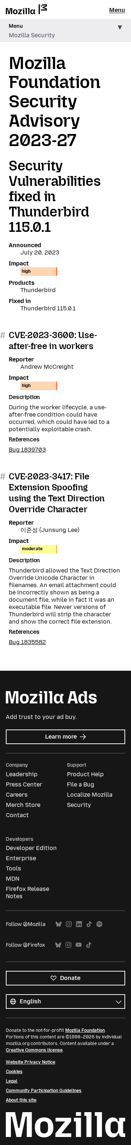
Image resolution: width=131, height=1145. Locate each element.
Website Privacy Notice (30, 1062)
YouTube (78, 945)
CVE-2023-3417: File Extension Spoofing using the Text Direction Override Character (56, 492)
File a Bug (80, 784)
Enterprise (21, 858)
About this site (21, 1100)
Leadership (21, 774)
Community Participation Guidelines (44, 1090)
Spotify (99, 924)
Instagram (68, 924)
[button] (65, 31)
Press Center (24, 784)
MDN (12, 878)
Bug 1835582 (27, 642)
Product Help (85, 774)
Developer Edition (31, 848)
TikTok (89, 924)
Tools (13, 868)
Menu (117, 10)
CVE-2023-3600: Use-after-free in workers (53, 340)
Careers (17, 794)
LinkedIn (79, 924)
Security (79, 804)
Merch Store (23, 804)
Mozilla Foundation (85, 1030)
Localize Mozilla (89, 794)
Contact (17, 815)
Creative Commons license (34, 1050)
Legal (11, 1081)
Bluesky (58, 924)
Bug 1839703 (27, 449)
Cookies (14, 1071)
